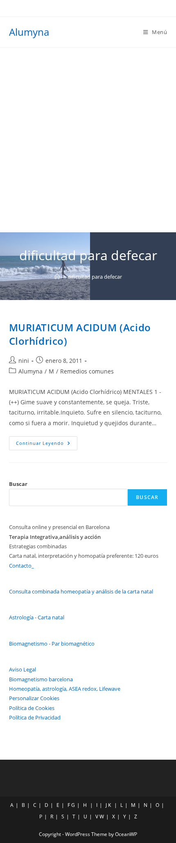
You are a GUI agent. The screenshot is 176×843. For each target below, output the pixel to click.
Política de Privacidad (35, 717)
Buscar (18, 484)
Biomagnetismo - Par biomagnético (52, 643)
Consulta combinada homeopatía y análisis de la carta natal (81, 591)
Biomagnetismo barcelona (41, 679)
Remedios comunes (87, 371)
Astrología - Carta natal (36, 617)
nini (23, 360)
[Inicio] (57, 276)
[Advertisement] (88, 140)
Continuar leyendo (46, 444)
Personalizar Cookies (34, 698)
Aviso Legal (22, 669)
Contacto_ (21, 565)
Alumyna (29, 32)
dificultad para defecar (95, 276)
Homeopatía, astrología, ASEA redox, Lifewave (64, 688)
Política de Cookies (31, 708)
